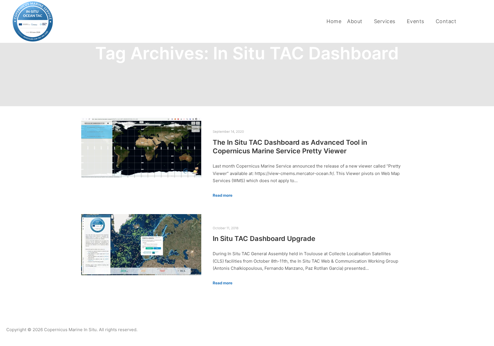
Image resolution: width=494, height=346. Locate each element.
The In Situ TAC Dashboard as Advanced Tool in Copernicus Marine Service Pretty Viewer (290, 146)
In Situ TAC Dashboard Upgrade (264, 238)
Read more (222, 195)
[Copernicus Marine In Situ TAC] (32, 21)
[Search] (473, 21)
